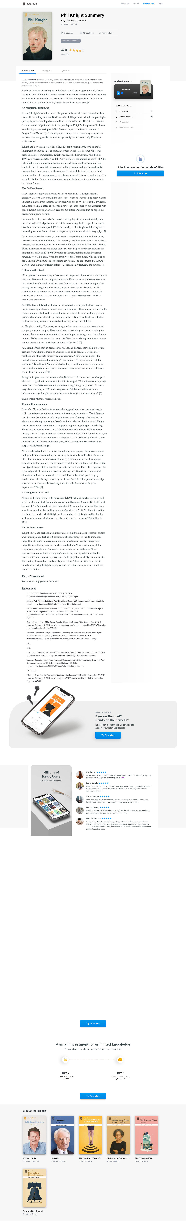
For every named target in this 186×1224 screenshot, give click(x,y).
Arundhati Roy (113, 1161)
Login (160, 4)
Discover (125, 4)
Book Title (27, 13)
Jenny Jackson (141, 1161)
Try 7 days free (140, 173)
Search (136, 4)
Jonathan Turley (30, 1214)
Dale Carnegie (85, 1161)
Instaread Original (31, 1161)
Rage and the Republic (33, 1211)
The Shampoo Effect (144, 1158)
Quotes (65, 70)
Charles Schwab (58, 1161)
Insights (46, 70)
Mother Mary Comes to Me (119, 1158)
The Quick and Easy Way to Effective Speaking (100, 1158)
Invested (55, 1158)
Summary (26, 70)
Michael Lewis (29, 1158)
